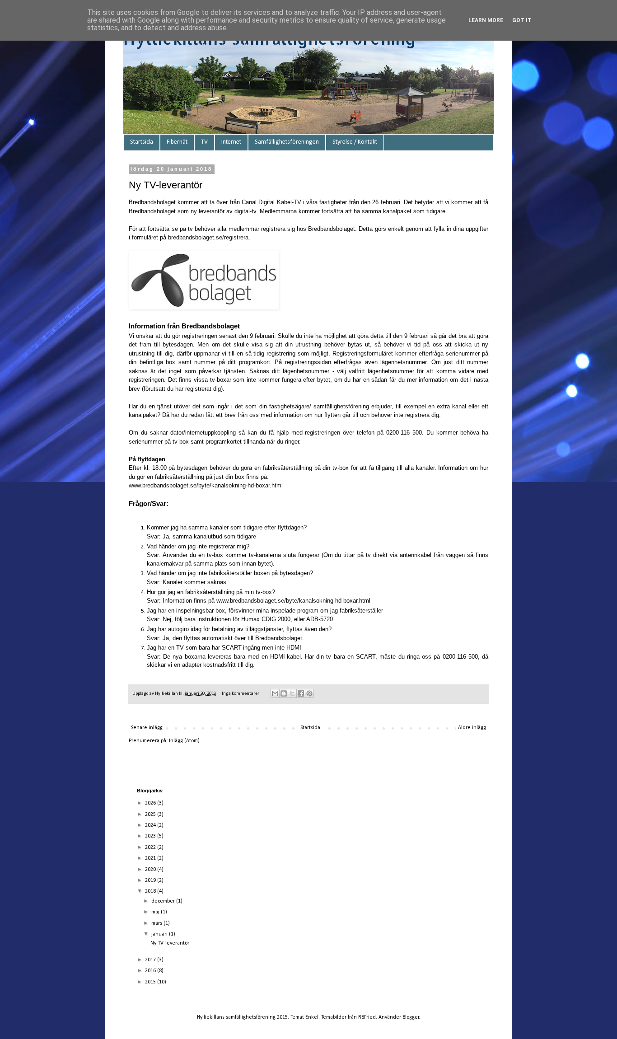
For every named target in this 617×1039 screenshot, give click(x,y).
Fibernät (177, 142)
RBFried (367, 1017)
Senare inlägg (147, 727)
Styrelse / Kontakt (354, 142)
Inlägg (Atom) (184, 741)
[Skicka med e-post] (275, 693)
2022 (151, 847)
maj (156, 912)
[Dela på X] (292, 693)
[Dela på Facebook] (300, 693)
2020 (151, 869)
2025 (151, 814)
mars (157, 923)
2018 (151, 891)
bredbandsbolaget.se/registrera (208, 237)
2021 (151, 858)
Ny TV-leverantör (165, 185)
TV (204, 142)
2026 (151, 803)
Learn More (485, 20)
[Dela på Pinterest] (309, 693)
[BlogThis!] (283, 693)
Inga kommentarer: (242, 693)
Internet (231, 142)
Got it (522, 20)
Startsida (141, 142)
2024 (151, 825)
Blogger (410, 1017)
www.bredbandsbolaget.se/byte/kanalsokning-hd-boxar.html (206, 485)
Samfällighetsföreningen (287, 142)
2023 (151, 836)
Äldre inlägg (472, 727)
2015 (151, 982)
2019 (151, 880)
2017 (151, 960)
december (163, 901)
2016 (151, 970)
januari (160, 934)
